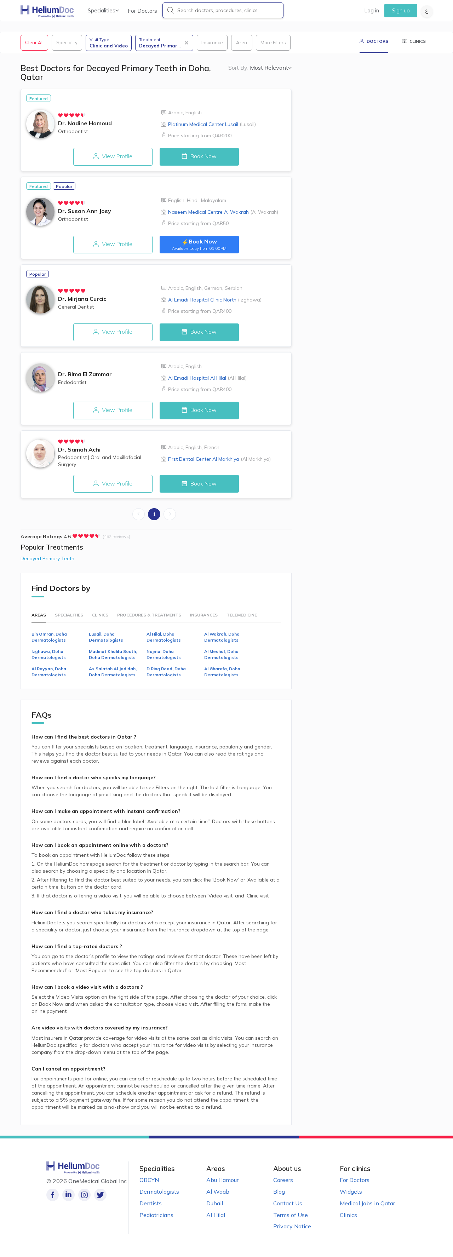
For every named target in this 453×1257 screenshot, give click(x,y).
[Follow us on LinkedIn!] (68, 1195)
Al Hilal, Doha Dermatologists (164, 637)
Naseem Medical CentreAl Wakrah (223, 212)
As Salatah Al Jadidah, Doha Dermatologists (113, 671)
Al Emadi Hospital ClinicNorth (215, 300)
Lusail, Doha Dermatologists (106, 637)
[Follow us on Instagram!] (84, 1195)
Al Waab (217, 1191)
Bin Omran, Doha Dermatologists (49, 637)
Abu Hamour (222, 1179)
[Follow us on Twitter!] (100, 1195)
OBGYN (149, 1179)
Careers (283, 1179)
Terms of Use (290, 1214)
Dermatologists (159, 1191)
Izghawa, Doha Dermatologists (48, 654)
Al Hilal (215, 1214)
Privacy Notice (292, 1226)
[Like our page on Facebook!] (52, 1195)
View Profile (116, 156)
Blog (279, 1191)
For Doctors (142, 10)
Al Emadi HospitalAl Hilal (207, 378)
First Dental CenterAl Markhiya (219, 459)
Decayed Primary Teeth (47, 558)
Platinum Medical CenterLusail (212, 124)
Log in (371, 10)
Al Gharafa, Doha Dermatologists (222, 671)
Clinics (348, 1214)
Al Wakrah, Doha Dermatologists (222, 637)
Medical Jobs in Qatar (367, 1203)
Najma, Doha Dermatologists (164, 654)
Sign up (401, 10)
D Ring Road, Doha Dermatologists (166, 671)
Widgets (351, 1191)
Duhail (214, 1203)
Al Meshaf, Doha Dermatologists (221, 654)
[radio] (60, 115)
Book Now (203, 156)
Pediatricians (156, 1214)
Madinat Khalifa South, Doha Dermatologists (113, 654)
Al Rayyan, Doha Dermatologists (48, 671)
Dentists (150, 1203)
